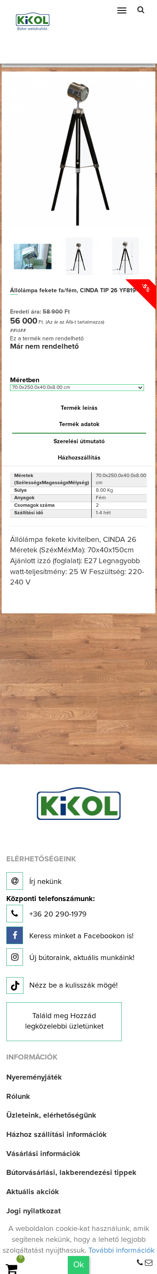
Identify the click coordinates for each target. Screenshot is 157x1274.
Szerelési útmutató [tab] (79, 441)
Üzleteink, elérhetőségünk (51, 1115)
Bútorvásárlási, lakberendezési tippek (71, 1173)
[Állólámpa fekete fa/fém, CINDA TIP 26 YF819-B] (79, 152)
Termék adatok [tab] (79, 424)
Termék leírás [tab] (79, 408)
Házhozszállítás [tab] (79, 458)
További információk (121, 1250)
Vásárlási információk (43, 1154)
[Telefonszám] (140, 1263)
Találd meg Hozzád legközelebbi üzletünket (64, 1021)
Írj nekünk (44, 882)
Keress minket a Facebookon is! (80, 936)
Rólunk (18, 1096)
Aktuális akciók (32, 1192)
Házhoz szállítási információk (56, 1135)
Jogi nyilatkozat (33, 1211)
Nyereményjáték (34, 1077)
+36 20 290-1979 (50, 906)
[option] (32, 256)
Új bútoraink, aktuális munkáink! (80, 958)
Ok (78, 1265)
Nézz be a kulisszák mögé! (73, 985)
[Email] (148, 1263)
